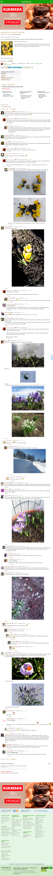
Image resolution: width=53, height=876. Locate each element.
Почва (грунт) (14, 831)
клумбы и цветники (25, 39)
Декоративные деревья (27, 818)
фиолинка (8, 546)
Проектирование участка (40, 831)
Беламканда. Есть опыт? (6, 78)
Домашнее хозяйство (6, 851)
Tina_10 (8, 34)
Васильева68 (7, 482)
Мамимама (7, 572)
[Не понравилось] (28, 111)
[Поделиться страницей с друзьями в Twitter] (11, 67)
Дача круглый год (4, 854)
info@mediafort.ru (16, 873)
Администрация (25, 867)
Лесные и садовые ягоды (17, 819)
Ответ (8, 305)
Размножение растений (16, 825)
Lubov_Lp (6, 489)
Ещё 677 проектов (6, 88)
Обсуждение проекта (39, 864)
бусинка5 (6, 226)
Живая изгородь (38, 824)
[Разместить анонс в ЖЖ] (20, 67)
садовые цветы (14, 32)
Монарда (3, 76)
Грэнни (9, 126)
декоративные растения (5, 32)
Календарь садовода (5, 829)
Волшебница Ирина (8, 111)
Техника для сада (26, 834)
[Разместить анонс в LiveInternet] (15, 67)
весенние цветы (32, 39)
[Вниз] (52, 359)
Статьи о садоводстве (5, 820)
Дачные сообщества (5, 818)
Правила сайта (33, 867)
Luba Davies (7, 153)
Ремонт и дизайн (4, 844)
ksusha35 (6, 652)
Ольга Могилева (8, 318)
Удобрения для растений (16, 829)
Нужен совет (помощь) (8, 58)
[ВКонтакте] (14, 811)
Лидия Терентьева (8, 566)
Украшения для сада (39, 834)
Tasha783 (6, 495)
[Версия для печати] (32, 67)
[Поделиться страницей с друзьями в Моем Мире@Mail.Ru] (9, 67)
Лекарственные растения (6, 832)
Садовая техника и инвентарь (27, 832)
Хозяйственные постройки (6, 846)
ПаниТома (10, 168)
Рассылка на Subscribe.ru (42, 810)
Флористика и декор (27, 828)
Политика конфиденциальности (20, 868)
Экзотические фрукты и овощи (29, 825)
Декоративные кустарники (28, 819)
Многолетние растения (27, 822)
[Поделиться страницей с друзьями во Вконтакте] (8, 67)
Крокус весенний (21, 32)
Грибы (13, 828)
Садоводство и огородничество (15, 816)
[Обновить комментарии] (52, 357)
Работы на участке (5, 852)
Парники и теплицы (15, 835)
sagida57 (8, 440)
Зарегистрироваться (6, 771)
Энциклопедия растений (6, 827)
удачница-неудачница (10, 304)
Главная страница (5, 815)
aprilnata (6, 141)
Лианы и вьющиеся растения (28, 823)
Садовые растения (15, 822)
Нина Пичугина (25, 870)
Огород (13, 818)
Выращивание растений (16, 823)
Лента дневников (4, 817)
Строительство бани (5, 847)
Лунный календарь (5, 830)
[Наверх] (52, 355)
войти (3, 772)
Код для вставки (27, 67)
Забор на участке (38, 826)
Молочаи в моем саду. (5, 79)
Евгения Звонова (8, 312)
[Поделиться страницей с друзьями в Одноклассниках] (6, 67)
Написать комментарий (6, 106)
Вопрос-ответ (4, 821)
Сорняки (13, 826)
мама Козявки (7, 135)
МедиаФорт (9, 869)
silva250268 (8, 718)
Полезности (4, 826)
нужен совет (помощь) (16, 39)
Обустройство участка (40, 815)
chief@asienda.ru (31, 870)
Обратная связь (16, 867)
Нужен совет (3, 75)
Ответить (6, 116)
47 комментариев (39, 63)
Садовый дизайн (38, 830)
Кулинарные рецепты (5, 859)
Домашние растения (27, 826)
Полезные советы (4, 835)
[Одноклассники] (17, 811)
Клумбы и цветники (17, 34)
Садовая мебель (38, 833)
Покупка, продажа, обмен (6, 833)
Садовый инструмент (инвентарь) (27, 836)
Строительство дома (5, 843)
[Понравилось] (29, 111)
